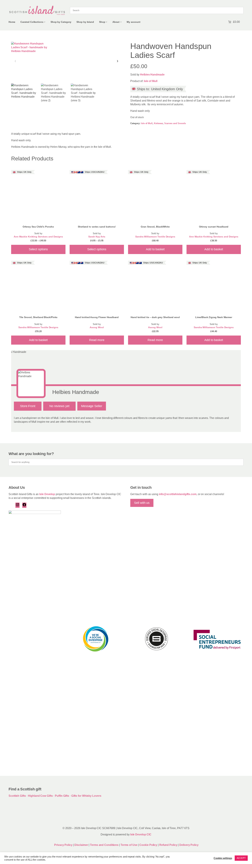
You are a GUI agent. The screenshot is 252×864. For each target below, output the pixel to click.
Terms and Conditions (104, 844)
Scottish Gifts (17, 795)
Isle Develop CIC (140, 834)
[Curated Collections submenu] (44, 22)
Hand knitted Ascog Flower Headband (97, 317)
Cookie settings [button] (223, 858)
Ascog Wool (97, 327)
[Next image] (117, 61)
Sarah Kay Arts (96, 236)
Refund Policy (168, 844)
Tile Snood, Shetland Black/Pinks (38, 317)
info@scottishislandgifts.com (177, 494)
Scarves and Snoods (175, 123)
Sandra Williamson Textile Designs (155, 236)
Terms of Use (129, 844)
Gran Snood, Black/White (155, 226)
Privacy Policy (63, 844)
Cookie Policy (148, 844)
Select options (38, 249)
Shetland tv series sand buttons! (97, 226)
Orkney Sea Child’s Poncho (38, 226)
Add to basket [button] (155, 249)
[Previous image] (15, 61)
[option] (55, 97)
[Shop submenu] (106, 22)
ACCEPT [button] (241, 858)
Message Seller (91, 406)
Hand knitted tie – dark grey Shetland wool (155, 317)
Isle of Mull (150, 81)
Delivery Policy (189, 844)
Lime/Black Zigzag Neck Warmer (213, 317)
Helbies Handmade (152, 74)
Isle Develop (47, 494)
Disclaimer (81, 844)
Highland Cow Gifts (40, 795)
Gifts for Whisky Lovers (86, 795)
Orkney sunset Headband (214, 226)
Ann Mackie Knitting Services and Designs (38, 236)
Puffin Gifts (62, 795)
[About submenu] (121, 22)
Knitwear (158, 123)
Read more (96, 340)
